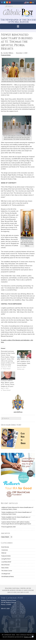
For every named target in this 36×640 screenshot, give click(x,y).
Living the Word (5, 559)
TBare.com (28, 637)
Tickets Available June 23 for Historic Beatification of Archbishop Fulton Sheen (16, 513)
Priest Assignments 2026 (8, 527)
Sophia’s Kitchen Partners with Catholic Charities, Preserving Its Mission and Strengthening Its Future (16, 523)
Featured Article (6, 55)
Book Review (5, 547)
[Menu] (18, 26)
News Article (5, 568)
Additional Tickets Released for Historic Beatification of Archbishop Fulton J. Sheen (17, 508)
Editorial (3, 553)
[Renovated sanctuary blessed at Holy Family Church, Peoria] (9, 360)
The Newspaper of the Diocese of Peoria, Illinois (18, 21)
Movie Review (5, 565)
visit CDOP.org (18, 412)
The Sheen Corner (6, 570)
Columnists (4, 550)
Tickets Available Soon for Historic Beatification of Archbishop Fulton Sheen (15, 518)
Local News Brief (6, 562)
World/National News (7, 576)
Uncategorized (5, 573)
